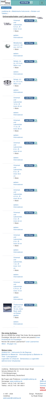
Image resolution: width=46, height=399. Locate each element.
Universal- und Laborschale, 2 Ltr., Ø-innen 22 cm (17, 239)
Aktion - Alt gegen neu (9, 344)
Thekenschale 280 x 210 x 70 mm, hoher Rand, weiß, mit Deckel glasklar (18, 310)
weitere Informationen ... (18, 37)
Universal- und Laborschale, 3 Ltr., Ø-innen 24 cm (17, 216)
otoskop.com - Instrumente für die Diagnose (16, 352)
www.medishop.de (16, 381)
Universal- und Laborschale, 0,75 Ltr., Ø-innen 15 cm (17, 286)
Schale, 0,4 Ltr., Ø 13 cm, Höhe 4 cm (18, 63)
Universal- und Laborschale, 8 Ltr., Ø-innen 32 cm (17, 147)
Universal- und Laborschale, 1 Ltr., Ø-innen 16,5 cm (17, 262)
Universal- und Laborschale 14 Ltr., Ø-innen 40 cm (17, 102)
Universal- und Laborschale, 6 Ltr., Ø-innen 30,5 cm (17, 170)
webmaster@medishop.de (12, 398)
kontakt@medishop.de (28, 379)
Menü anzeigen (6, 8)
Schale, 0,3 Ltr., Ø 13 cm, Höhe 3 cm (18, 81)
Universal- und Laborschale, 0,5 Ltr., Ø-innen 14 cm (17, 24)
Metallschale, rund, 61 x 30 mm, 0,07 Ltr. (17, 45)
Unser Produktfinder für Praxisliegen (21, 338)
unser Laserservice (32, 341)
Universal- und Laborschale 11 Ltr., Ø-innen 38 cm (17, 124)
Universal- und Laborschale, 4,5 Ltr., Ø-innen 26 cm (17, 194)
